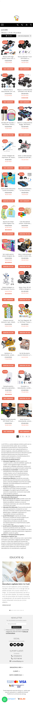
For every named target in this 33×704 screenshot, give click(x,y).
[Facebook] (11, 644)
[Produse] (2, 25)
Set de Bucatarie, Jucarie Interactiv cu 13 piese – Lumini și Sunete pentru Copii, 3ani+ (25, 354)
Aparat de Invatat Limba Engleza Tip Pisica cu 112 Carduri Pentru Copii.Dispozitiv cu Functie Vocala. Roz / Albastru (8, 222)
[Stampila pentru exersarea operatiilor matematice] (8, 377)
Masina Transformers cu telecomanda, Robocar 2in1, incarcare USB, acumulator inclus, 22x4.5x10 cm (24, 189)
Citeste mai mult (6, 605)
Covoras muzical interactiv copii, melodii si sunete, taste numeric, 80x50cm (8, 321)
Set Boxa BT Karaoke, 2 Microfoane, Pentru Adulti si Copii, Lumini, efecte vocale (8, 123)
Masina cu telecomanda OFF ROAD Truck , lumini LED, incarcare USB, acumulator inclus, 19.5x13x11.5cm (8, 420)
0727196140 (17, 658)
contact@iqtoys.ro (17, 661)
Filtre (9, 36)
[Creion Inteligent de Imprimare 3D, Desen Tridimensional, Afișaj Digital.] (8, 146)
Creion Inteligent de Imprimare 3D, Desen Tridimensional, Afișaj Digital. (8, 156)
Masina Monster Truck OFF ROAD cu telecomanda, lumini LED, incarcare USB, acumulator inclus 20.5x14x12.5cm (25, 57)
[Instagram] (21, 644)
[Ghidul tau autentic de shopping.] (12, 698)
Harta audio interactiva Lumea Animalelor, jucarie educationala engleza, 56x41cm (8, 189)
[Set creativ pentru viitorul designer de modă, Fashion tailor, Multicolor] (8, 245)
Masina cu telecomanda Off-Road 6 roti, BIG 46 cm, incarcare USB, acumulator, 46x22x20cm (24, 90)
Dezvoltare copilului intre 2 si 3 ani (16, 584)
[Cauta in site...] (31, 25)
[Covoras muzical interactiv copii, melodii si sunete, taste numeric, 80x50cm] (8, 311)
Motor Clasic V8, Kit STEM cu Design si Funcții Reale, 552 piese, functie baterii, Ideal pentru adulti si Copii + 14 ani (24, 288)
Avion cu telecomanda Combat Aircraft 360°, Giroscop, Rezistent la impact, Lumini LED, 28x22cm (25, 156)
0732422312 (17, 656)
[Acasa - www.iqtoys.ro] (16, 18)
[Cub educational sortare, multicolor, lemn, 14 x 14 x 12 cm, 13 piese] (24, 212)
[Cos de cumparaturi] (27, 25)
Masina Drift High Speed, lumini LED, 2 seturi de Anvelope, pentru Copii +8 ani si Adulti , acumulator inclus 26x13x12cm (8, 57)
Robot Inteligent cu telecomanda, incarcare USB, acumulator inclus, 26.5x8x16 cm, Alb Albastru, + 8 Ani (8, 288)
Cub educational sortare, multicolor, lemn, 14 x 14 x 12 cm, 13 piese (25, 222)
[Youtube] (14, 644)
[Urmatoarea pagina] (29, 436)
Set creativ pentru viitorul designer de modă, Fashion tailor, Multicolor (8, 255)
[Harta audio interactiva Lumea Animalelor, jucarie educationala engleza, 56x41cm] (8, 179)
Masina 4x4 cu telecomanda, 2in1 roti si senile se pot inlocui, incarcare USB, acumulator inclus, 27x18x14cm (8, 90)
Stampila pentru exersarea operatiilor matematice (8, 387)
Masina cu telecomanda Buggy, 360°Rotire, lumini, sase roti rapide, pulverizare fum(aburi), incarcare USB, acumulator (24, 123)
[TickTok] (18, 644)
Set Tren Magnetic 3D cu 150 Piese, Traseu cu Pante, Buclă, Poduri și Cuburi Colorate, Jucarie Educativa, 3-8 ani (24, 321)
